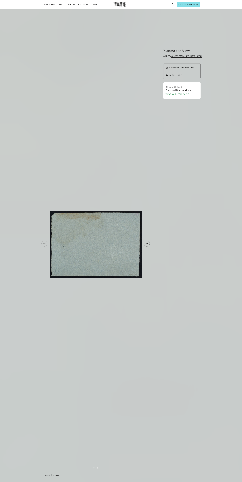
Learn (82, 4)
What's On (48, 4)
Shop (94, 4)
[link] (50, 475)
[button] (172, 4)
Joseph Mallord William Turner (186, 56)
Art (70, 4)
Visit (62, 4)
